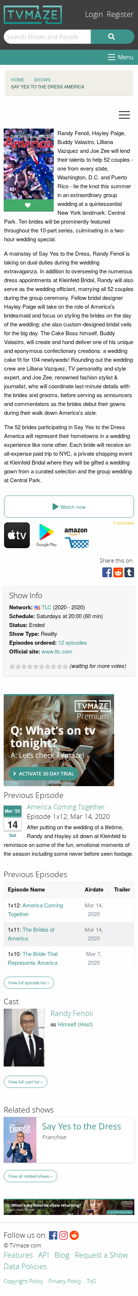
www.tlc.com (57, 651)
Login (94, 14)
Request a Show (101, 1256)
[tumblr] (129, 574)
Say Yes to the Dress (81, 1126)
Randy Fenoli (71, 1013)
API (43, 1256)
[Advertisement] (59, 740)
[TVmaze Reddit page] (74, 1236)
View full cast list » (25, 1082)
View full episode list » (28, 982)
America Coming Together (66, 807)
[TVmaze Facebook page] (53, 1236)
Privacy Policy (65, 1282)
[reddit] (118, 574)
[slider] (38, 666)
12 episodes (72, 642)
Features (18, 1256)
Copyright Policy (23, 1282)
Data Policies (25, 1267)
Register (120, 14)
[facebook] (107, 574)
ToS (91, 1282)
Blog (61, 1256)
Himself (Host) (75, 1024)
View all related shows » (30, 1176)
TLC (47, 607)
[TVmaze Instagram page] (63, 1236)
